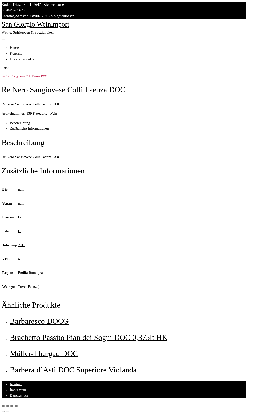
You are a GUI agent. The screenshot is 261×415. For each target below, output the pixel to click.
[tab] (128, 123)
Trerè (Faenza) (29, 286)
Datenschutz (19, 395)
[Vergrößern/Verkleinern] (16, 406)
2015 (21, 245)
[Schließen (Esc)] (3, 406)
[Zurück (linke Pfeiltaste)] (3, 411)
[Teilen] (7, 406)
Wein (53, 113)
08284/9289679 (13, 10)
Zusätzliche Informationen (29, 128)
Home (14, 47)
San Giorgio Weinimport (35, 24)
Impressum (18, 390)
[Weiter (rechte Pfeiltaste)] (7, 411)
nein (21, 189)
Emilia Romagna (30, 273)
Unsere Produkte (22, 59)
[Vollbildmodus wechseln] (11, 406)
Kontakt (16, 53)
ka (19, 217)
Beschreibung (20, 123)
